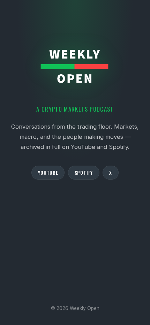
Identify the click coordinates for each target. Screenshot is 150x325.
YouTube (48, 172)
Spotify (84, 172)
